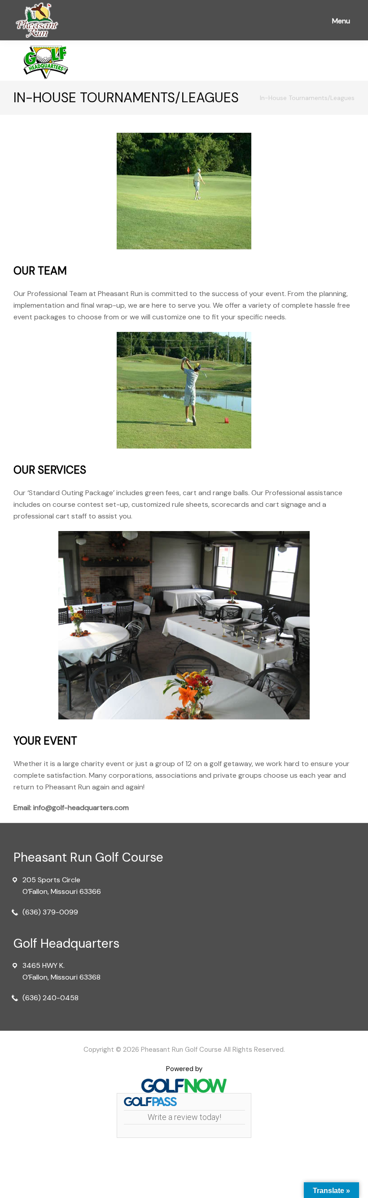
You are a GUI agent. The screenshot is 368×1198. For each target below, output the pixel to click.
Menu (341, 21)
